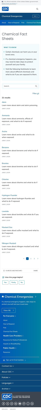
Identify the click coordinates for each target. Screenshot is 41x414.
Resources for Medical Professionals (15, 340)
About (4, 23)
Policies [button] (5, 377)
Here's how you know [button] (9, 4)
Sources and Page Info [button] (14, 271)
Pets (22, 23)
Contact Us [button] (7, 366)
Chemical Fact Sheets (34, 23)
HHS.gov (5, 409)
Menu (35, 16)
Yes (5, 282)
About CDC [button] (7, 371)
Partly (13, 282)
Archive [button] (5, 388)
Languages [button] (7, 383)
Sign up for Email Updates (14, 360)
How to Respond (13, 23)
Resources (6, 352)
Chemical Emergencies (12, 16)
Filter (35, 93)
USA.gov (13, 409)
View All (7, 310)
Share (36, 271)
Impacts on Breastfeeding (11, 344)
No (22, 282)
